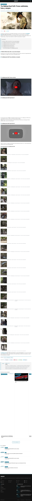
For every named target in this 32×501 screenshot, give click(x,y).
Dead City (6, 457)
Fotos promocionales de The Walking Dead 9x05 (10, 48)
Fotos (5, 357)
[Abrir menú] (30, 1)
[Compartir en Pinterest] (4, 31)
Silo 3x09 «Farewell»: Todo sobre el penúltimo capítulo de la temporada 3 (13, 453)
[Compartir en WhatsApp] (6, 31)
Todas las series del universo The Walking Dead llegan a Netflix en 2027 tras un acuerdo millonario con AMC (7, 437)
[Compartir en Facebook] (1, 31)
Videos (1, 490)
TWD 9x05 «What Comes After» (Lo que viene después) (10, 41)
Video (12, 357)
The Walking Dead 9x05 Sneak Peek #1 (8, 45)
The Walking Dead (3, 4)
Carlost (3, 476)
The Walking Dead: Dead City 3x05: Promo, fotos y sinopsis (12, 458)
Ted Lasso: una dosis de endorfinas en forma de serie (11, 467)
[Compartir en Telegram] (8, 31)
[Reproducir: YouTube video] (16, 87)
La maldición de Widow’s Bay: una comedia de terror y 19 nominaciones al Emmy (26, 491)
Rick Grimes (8, 357)
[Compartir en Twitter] (3, 31)
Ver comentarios (16, 442)
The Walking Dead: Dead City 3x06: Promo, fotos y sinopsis (12, 448)
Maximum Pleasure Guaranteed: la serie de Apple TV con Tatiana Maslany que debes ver (26, 495)
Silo (5, 452)
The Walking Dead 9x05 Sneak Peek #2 (8, 46)
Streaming (2, 487)
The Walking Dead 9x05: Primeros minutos (8, 44)
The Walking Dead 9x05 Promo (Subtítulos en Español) (10, 42)
